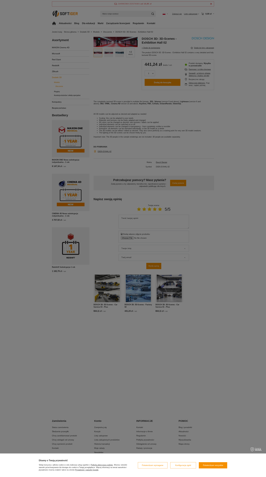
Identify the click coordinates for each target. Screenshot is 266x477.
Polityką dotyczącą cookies (102, 465)
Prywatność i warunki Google (86, 470)
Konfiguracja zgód (183, 465)
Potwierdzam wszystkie (213, 465)
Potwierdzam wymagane (152, 465)
